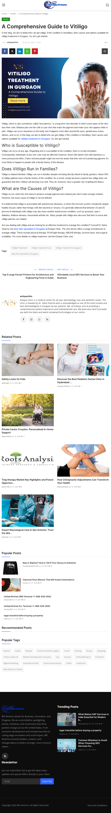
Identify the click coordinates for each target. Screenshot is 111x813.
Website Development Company (37, 657)
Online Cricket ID (11, 657)
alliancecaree (6, 436)
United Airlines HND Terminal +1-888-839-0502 (27, 596)
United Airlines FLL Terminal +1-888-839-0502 (27, 606)
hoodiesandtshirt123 (30, 566)
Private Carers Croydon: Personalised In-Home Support (27, 431)
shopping (101, 651)
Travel (66, 651)
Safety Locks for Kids (13, 379)
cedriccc (7, 619)
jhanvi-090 (6, 487)
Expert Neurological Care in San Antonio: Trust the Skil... (27, 531)
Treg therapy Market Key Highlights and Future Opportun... (27, 481)
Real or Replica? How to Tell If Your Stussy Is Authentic (49, 563)
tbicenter (5, 537)
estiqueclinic (26, 296)
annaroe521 (8, 600)
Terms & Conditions (97, 805)
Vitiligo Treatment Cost (41, 248)
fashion (7, 651)
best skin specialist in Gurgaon (29, 229)
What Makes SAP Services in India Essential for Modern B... (93, 717)
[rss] (5, 756)
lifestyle (29, 651)
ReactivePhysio (63, 487)
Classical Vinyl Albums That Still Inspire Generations (48, 579)
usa (57, 657)
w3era (80, 750)
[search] (107, 5)
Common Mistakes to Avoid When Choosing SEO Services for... (92, 743)
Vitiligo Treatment (19, 248)
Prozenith (99, 657)
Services (67, 657)
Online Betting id (83, 657)
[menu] (3, 5)
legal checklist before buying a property (23, 615)
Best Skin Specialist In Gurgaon (25, 253)
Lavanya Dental (63, 386)
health (18, 651)
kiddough (5, 383)
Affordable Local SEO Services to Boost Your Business (80, 276)
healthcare (81, 663)
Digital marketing (11, 663)
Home (4, 13)
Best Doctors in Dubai (13, 669)
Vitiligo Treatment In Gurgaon (68, 248)
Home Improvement (52, 663)
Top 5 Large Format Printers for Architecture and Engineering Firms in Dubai (28, 276)
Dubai (68, 663)
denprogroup (83, 724)
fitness (89, 651)
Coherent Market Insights (48, 651)
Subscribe (47, 781)
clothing (77, 651)
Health (13, 13)
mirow (25, 583)
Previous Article (46, 269)
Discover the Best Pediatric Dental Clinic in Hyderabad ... (80, 381)
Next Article (63, 269)
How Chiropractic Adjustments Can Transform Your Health (83, 481)
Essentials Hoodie (30, 663)
